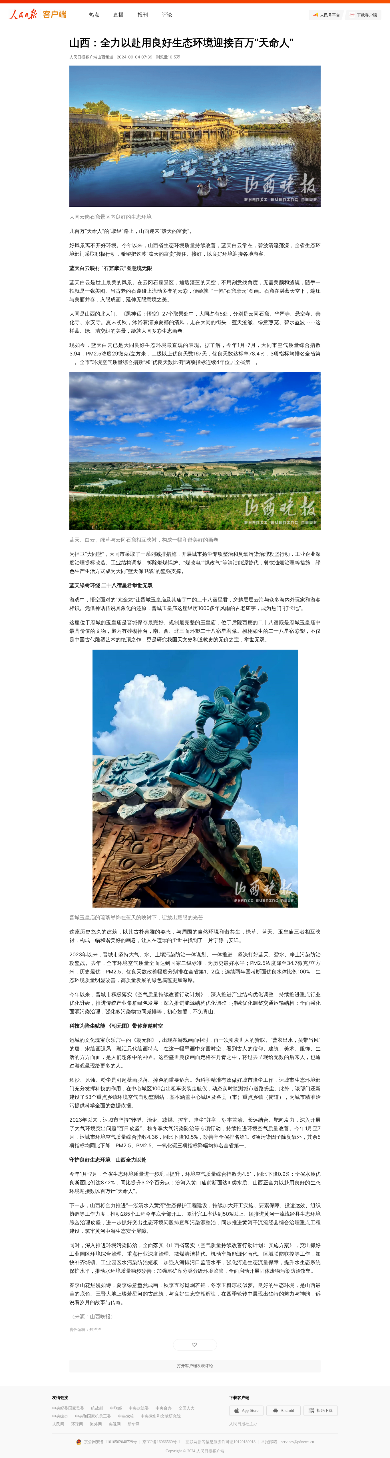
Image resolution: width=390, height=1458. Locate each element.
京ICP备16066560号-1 (161, 1442)
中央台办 (164, 1408)
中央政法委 (139, 1408)
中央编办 (60, 1416)
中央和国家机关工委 (93, 1416)
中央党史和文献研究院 (161, 1416)
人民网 (58, 1424)
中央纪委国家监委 (68, 1408)
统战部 (97, 1408)
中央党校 (126, 1416)
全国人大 (186, 1408)
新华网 (134, 1424)
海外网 (96, 1424)
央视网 (115, 1424)
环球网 (77, 1424)
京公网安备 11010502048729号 (110, 1442)
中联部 (116, 1408)
